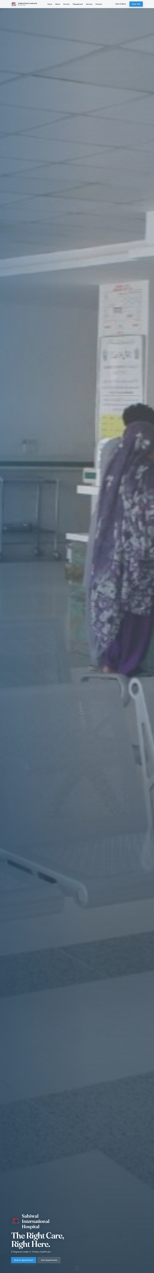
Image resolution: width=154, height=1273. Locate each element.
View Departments (49, 1260)
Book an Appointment (23, 1260)
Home (49, 4)
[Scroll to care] (77, 1268)
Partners (98, 4)
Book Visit (136, 4)
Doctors (66, 4)
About (57, 4)
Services (89, 4)
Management (78, 4)
